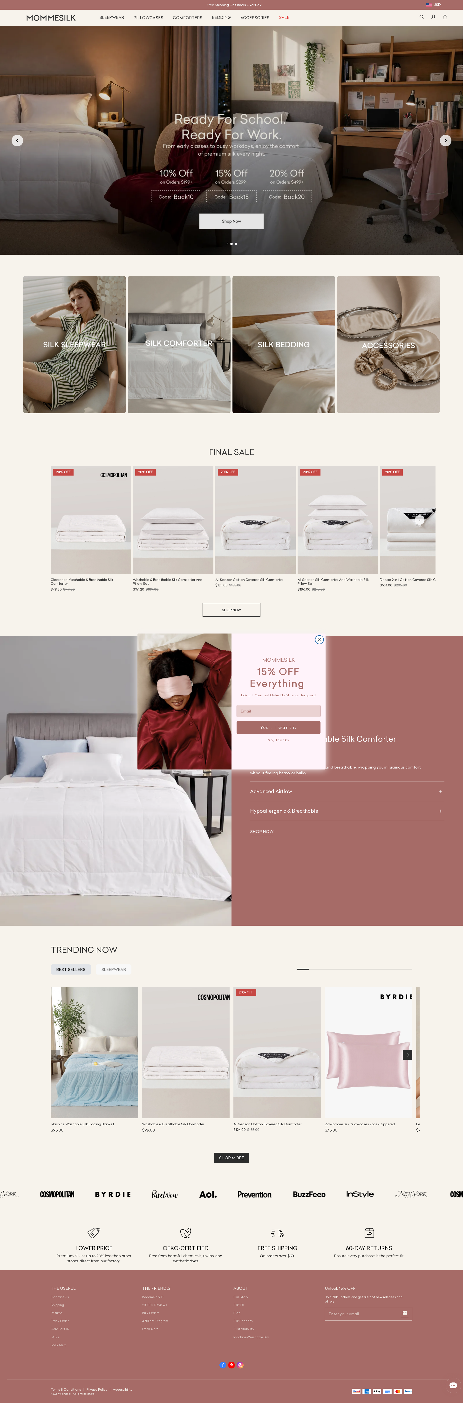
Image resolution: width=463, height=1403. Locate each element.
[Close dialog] (319, 639)
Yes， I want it (278, 727)
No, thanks (278, 740)
